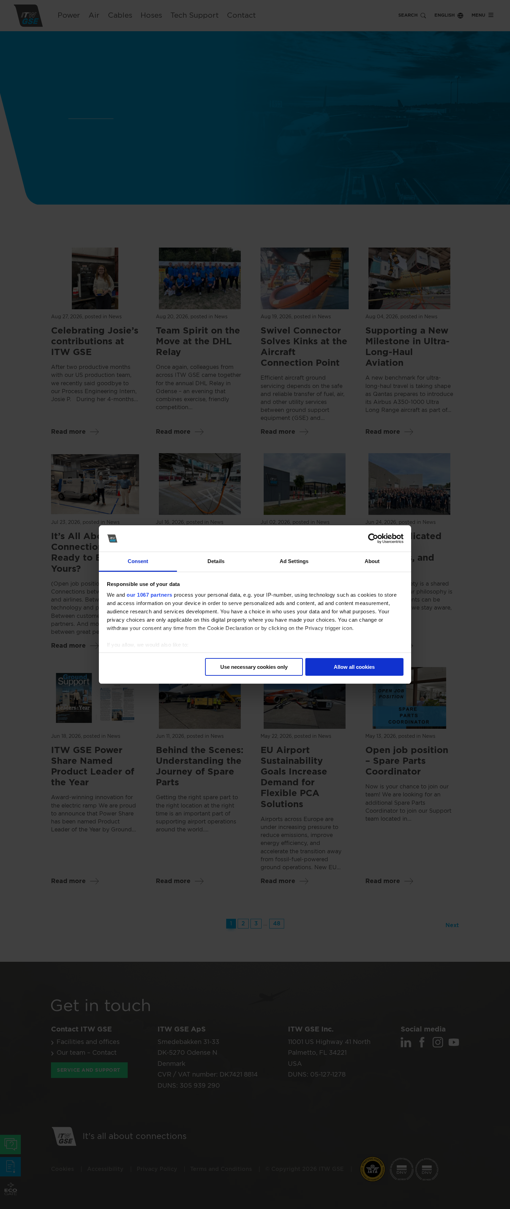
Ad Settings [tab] (294, 561)
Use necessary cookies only (254, 667)
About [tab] (372, 561)
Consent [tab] (138, 561)
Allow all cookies (354, 667)
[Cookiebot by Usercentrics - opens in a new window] (373, 538)
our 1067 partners (149, 595)
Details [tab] (215, 561)
